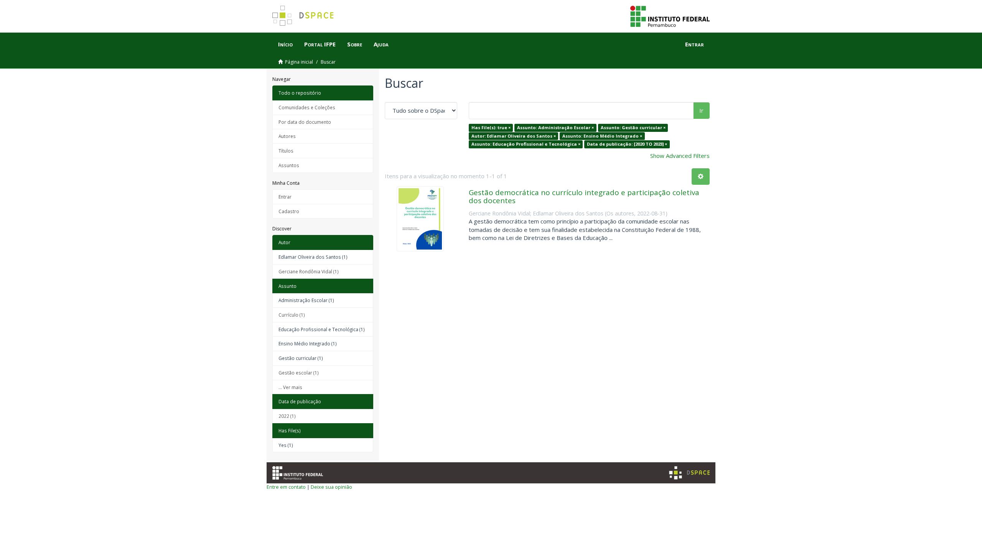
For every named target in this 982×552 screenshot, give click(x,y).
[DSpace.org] (689, 473)
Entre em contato (286, 486)
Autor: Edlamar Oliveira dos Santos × (513, 136)
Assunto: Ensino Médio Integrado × (602, 136)
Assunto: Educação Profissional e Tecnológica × (525, 144)
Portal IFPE (320, 44)
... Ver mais (290, 387)
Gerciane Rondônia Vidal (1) (308, 271)
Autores (287, 136)
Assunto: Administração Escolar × (555, 127)
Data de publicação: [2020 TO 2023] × (627, 144)
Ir (701, 110)
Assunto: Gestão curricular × (633, 127)
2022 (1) (287, 416)
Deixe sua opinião (331, 486)
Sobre (354, 44)
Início (285, 44)
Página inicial (299, 62)
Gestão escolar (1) (298, 373)
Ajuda (381, 44)
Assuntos (288, 165)
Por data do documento (304, 122)
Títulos (285, 151)
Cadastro (288, 211)
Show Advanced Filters (680, 155)
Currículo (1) (291, 315)
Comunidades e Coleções (306, 107)
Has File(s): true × (491, 127)
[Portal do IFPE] (670, 16)
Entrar (285, 197)
